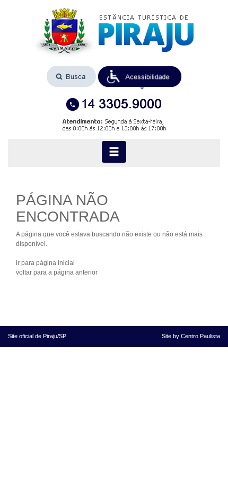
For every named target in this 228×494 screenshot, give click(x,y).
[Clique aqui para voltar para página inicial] (114, 32)
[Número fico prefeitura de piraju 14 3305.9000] (114, 104)
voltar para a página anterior (57, 272)
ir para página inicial (45, 263)
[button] (140, 76)
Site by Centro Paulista (191, 336)
